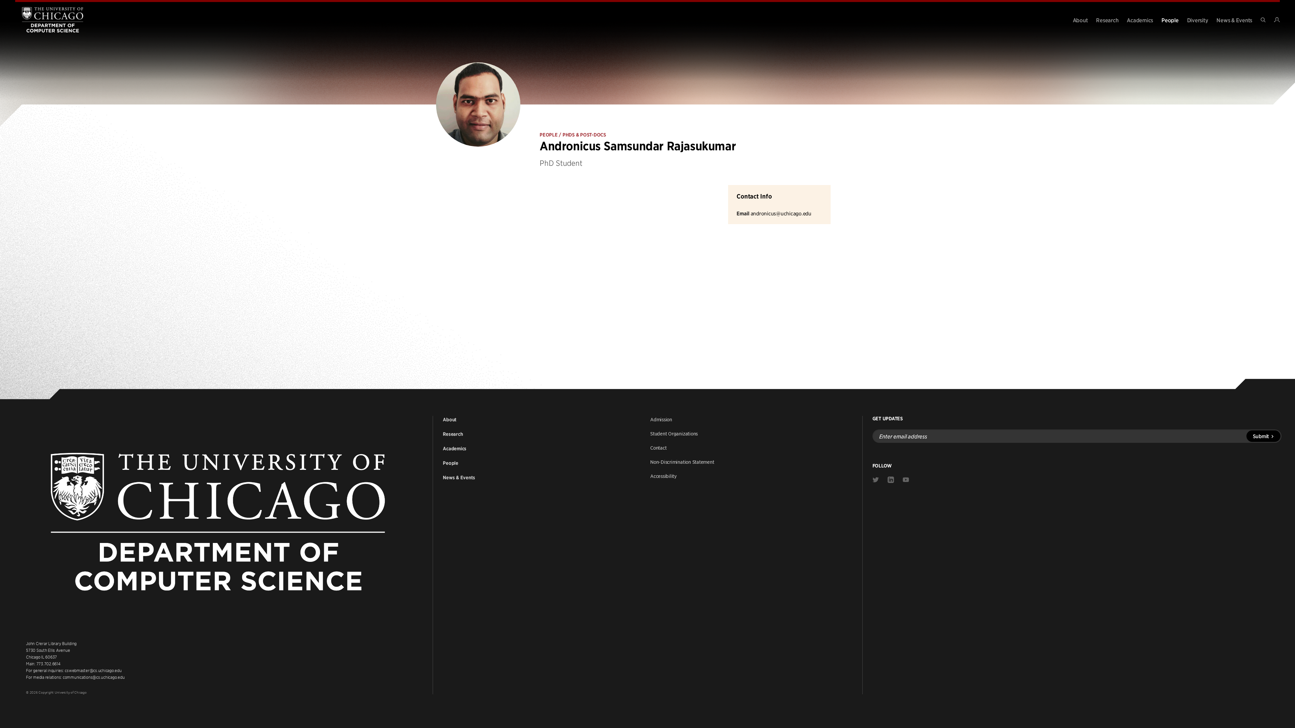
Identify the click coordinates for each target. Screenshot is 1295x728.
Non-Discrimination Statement (682, 462)
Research (1107, 20)
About (1080, 20)
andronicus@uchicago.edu (781, 213)
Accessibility (663, 476)
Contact (658, 448)
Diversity (1197, 20)
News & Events (1234, 20)
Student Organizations (674, 433)
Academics (1140, 20)
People (1170, 20)
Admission (661, 419)
